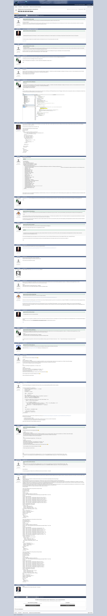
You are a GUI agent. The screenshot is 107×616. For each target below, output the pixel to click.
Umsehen (16, 4)
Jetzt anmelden (68, 605)
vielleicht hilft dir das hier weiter (35, 269)
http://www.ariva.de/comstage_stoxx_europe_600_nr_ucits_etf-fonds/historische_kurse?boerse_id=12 (57, 415)
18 (32, 15)
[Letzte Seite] (38, 15)
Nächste (36, 15)
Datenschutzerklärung (19, 614)
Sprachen (15, 614)
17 (31, 15)
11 (22, 15)
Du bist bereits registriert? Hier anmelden (80, 4)
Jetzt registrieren (88, 4)
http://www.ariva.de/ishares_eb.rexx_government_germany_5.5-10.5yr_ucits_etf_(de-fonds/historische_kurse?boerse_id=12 (40, 297)
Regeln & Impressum (23, 4)
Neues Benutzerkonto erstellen (32, 605)
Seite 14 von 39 (41, 15)
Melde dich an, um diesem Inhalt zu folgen (72, 9)
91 (84, 9)
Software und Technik (28, 10)
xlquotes (28, 212)
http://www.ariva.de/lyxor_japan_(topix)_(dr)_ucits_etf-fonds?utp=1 (32, 301)
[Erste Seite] (15, 15)
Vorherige (17, 15)
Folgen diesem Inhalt (81, 9)
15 (28, 15)
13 (25, 15)
